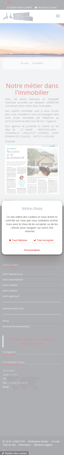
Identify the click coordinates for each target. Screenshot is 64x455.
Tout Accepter (45, 240)
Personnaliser (32, 250)
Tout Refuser (19, 240)
